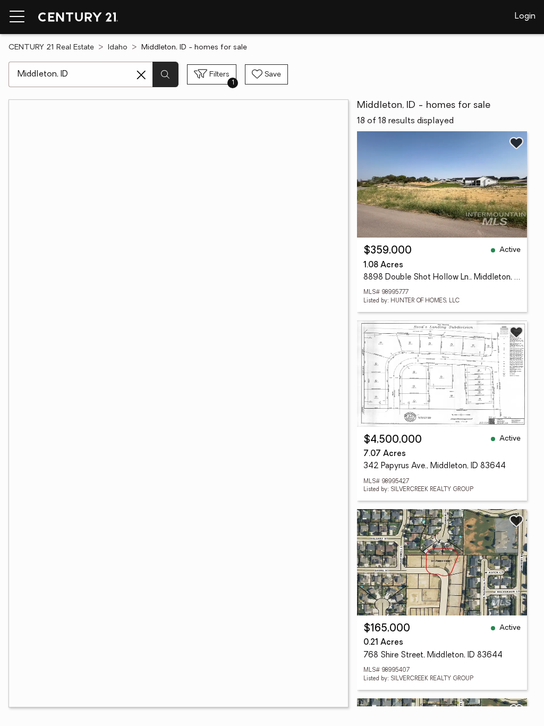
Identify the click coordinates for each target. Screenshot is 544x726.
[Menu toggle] (17, 17)
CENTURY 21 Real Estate (51, 48)
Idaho (118, 48)
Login (525, 16)
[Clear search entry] (141, 75)
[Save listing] (516, 143)
